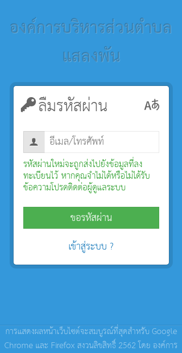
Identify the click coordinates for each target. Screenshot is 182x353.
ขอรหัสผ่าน (91, 218)
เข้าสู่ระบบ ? (91, 246)
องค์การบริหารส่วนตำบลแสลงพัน (91, 43)
